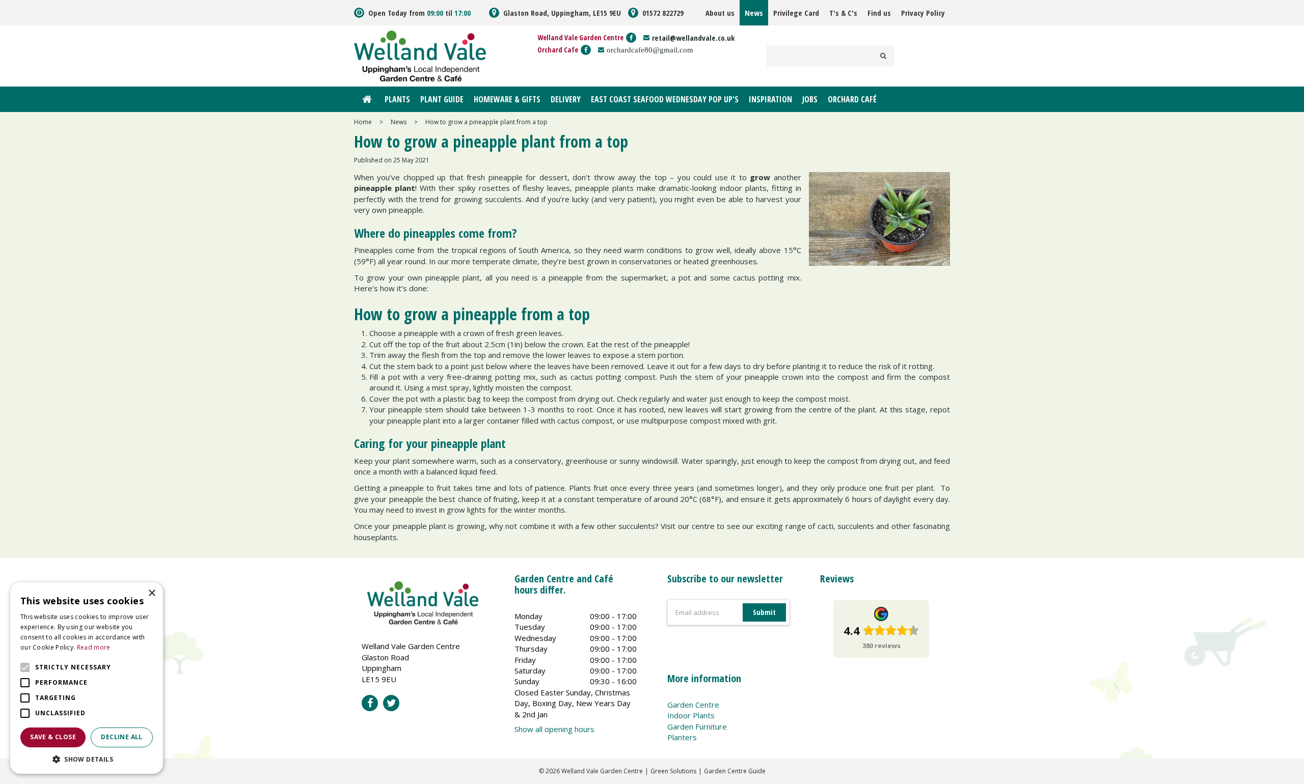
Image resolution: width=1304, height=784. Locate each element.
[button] (86, 759)
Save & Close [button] (53, 737)
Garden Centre (693, 704)
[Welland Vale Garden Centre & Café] (420, 55)
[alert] (86, 678)
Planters (682, 737)
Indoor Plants (691, 715)
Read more (94, 647)
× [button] (151, 593)
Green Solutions (673, 771)
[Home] (366, 99)
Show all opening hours (554, 729)
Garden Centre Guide (735, 771)
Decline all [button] (121, 737)
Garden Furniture (697, 726)
